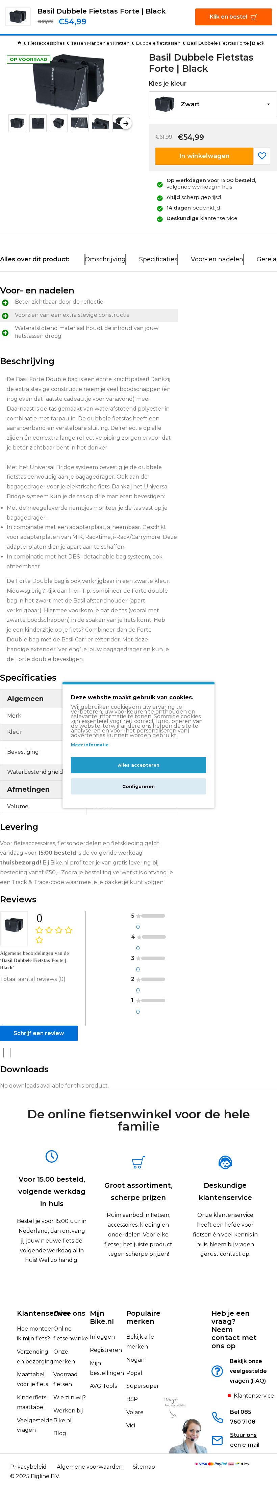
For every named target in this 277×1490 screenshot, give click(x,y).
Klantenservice (44, 1313)
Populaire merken (143, 1317)
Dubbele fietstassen (158, 43)
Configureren (138, 786)
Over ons (69, 1313)
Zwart (190, 104)
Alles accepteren (138, 765)
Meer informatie (90, 744)
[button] (13, 123)
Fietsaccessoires (46, 43)
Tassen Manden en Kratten (100, 43)
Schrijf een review (39, 1033)
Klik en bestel (228, 17)
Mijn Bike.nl (102, 1317)
